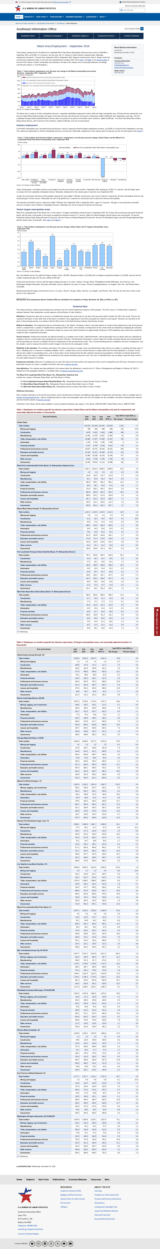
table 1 (90, 60)
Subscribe (141, 6)
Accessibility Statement (104, 1219)
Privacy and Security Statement (107, 1199)
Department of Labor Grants (72, 1199)
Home (19, 1179)
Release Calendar (131, 6)
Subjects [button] (28, 17)
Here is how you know (61, 2)
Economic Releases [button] (74, 17)
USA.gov (63, 1207)
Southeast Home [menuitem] (28, 36)
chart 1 (81, 60)
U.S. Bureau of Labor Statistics (39, 8)
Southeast (60, 23)
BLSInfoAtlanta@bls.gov (121, 65)
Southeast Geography (52, 36)
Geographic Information (46, 23)
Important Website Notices (106, 1211)
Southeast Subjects (80, 36)
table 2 (57, 220)
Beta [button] (102, 17)
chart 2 (139, 131)
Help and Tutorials (102, 1215)
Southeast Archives (106, 36)
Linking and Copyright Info (105, 1207)
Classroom (96, 1179)
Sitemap (98, 1191)
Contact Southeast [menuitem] (131, 36)
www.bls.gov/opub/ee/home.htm (28, 397)
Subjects (30, 1179)
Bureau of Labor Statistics (25, 23)
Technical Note (101, 60)
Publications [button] (56, 17)
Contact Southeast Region (28, 1234)
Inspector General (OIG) (70, 1191)
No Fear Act (65, 1203)
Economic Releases (78, 1179)
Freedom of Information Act (106, 1195)
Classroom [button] (91, 17)
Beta (107, 1179)
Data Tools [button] (41, 17)
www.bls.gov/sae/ (71, 364)
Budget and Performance (71, 1195)
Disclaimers (99, 1203)
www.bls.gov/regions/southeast (123, 67)
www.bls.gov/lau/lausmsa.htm (72, 371)
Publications (59, 1179)
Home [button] (18, 17)
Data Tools (43, 1179)
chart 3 (49, 220)
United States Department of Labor (133, 2)
